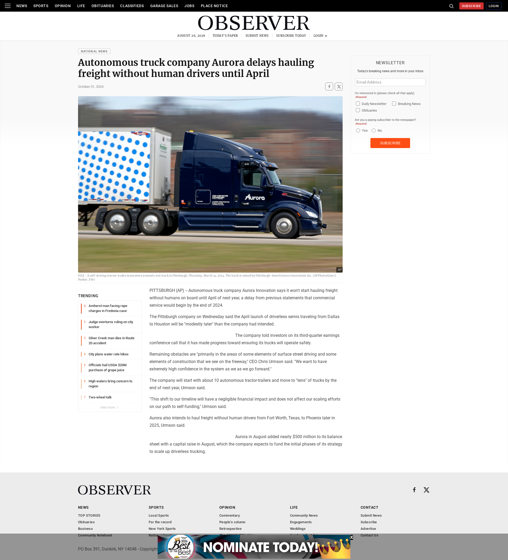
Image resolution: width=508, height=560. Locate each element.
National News (94, 51)
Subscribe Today (291, 36)
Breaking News (409, 104)
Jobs (189, 6)
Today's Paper (225, 36)
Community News (304, 515)
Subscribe (471, 6)
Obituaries (103, 6)
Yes (364, 130)
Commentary (229, 515)
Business (85, 529)
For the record (160, 522)
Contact (369, 507)
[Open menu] (7, 6)
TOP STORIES (89, 515)
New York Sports (162, 529)
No (380, 130)
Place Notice (214, 6)
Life (81, 6)
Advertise (368, 529)
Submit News (257, 36)
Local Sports (159, 515)
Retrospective (230, 529)
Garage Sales (164, 6)
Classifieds (132, 6)
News (21, 6)
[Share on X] (339, 86)
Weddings (298, 529)
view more (108, 407)
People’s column (232, 522)
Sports (40, 6)
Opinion (63, 6)
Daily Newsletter (374, 104)
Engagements (301, 522)
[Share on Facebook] (329, 86)
